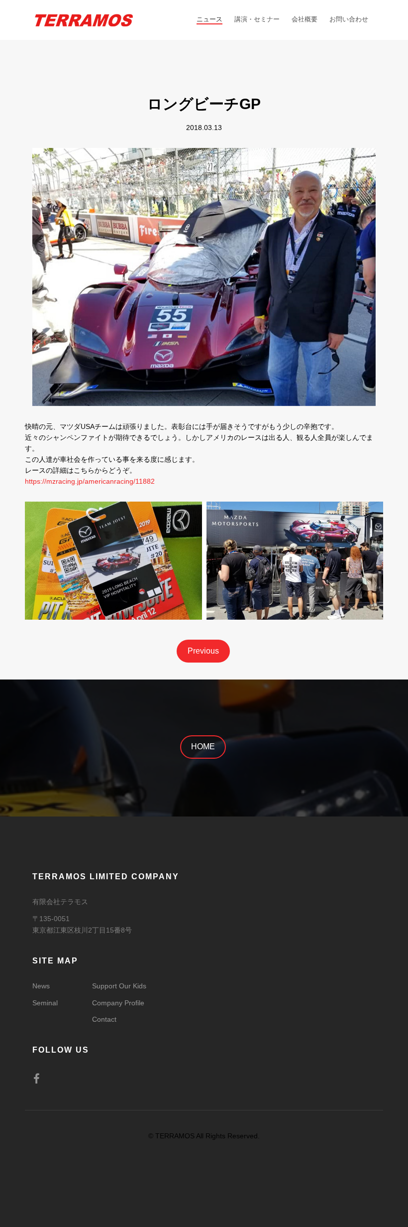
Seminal (45, 1003)
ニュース (209, 19)
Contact (104, 1019)
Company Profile (118, 1003)
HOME (203, 746)
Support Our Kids (119, 986)
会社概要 (304, 19)
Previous (203, 651)
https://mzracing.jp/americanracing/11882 (90, 481)
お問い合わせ (348, 19)
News (41, 986)
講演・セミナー (257, 19)
